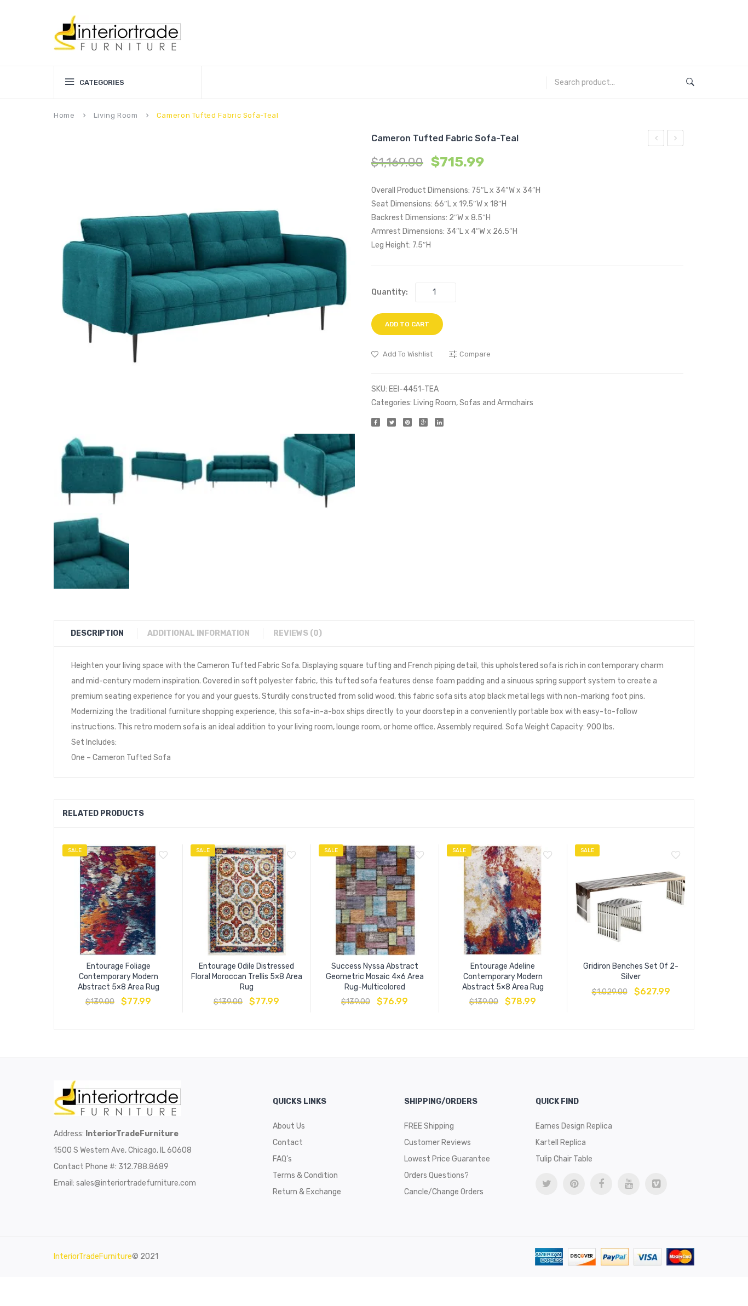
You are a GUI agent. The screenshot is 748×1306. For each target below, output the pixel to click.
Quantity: (389, 292)
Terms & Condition (305, 1175)
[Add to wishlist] (163, 855)
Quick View (145, 996)
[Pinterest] (407, 422)
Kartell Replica (561, 1142)
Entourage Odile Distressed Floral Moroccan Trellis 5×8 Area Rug (246, 977)
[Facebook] (375, 422)
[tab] (103, 633)
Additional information (198, 633)
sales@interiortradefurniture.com (136, 1183)
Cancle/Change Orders (444, 1191)
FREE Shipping (429, 1126)
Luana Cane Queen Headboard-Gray (675, 139)
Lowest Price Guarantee (447, 1159)
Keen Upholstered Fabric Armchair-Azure (656, 139)
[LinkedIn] (439, 422)
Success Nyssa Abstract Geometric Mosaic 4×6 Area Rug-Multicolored (375, 977)
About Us (289, 1126)
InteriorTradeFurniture (93, 1256)
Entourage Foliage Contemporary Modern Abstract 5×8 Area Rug (118, 977)
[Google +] (423, 422)
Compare (118, 996)
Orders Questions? (436, 1175)
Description (97, 633)
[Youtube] (629, 1184)
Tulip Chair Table (564, 1159)
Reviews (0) (297, 633)
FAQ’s (282, 1159)
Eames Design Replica (574, 1126)
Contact (288, 1142)
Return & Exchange (307, 1191)
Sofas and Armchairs (496, 402)
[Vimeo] (656, 1184)
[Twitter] (391, 422)
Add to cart (407, 324)
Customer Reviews (437, 1142)
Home (64, 115)
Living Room (116, 115)
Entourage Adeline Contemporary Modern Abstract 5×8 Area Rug (503, 977)
